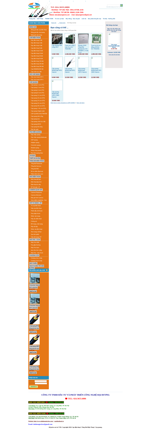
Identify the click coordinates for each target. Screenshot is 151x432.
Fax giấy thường (35, 245)
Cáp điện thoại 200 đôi (37, 64)
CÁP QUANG (34, 82)
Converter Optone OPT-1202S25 (34, 286)
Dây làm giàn (34, 129)
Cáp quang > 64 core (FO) (38, 108)
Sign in (88, 1)
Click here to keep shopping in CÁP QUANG (63, 102)
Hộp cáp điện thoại (36, 208)
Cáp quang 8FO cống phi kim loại (34, 327)
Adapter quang (35, 142)
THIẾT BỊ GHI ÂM (35, 158)
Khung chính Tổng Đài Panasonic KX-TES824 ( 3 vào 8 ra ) (83, 49)
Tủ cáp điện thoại (36, 205)
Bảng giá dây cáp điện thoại (39, 29)
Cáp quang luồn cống (37, 116)
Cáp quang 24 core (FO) (38, 100)
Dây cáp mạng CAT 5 (37, 77)
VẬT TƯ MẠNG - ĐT (36, 203)
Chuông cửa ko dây (36, 260)
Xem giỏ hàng (79, 1)
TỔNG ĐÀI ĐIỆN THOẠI (37, 161)
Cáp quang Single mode (38, 111)
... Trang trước (61, 22)
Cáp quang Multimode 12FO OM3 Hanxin (55, 94)
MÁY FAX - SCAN (35, 239)
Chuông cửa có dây (36, 258)
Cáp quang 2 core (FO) (37, 87)
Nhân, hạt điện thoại (36, 229)
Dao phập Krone (35, 213)
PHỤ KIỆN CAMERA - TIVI (39, 200)
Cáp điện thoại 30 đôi (37, 56)
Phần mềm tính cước (37, 174)
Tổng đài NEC (35, 168)
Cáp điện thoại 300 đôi (37, 66)
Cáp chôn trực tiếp (36, 71)
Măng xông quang (36, 150)
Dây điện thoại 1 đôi (36, 40)
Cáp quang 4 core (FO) (37, 90)
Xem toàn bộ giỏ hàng (114, 54)
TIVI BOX (32, 155)
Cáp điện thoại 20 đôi (37, 53)
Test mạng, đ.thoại (36, 231)
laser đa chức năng (36, 250)
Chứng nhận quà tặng (67, 1)
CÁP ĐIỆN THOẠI (35, 37)
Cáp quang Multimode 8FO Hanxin (70, 70)
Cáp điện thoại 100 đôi (37, 61)
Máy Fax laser (35, 247)
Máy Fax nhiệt (35, 242)
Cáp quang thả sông (36, 126)
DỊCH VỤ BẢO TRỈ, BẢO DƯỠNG (36, 267)
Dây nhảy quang (35, 134)
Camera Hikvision (36, 195)
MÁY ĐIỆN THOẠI (35, 176)
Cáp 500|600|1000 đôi (37, 69)
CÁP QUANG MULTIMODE (39, 113)
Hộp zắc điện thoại (36, 218)
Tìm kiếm (104, 5)
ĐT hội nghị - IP (35, 187)
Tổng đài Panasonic (36, 163)
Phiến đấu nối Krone (36, 211)
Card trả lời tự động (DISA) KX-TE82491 (95, 47)
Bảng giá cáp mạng (36, 35)
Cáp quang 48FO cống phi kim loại (34, 347)
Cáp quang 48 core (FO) (38, 106)
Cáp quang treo (35, 119)
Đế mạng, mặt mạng (37, 224)
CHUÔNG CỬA (34, 255)
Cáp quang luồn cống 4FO (57, 46)
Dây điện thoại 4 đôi (36, 45)
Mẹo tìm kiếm (119, 7)
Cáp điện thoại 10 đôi (37, 50)
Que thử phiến (35, 234)
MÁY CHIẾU (33, 263)
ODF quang (34, 140)
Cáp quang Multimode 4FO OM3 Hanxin (96, 70)
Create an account (95, 1)
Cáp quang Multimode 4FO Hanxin (57, 70)
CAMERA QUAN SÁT (36, 189)
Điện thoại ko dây (36, 184)
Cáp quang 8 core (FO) (37, 92)
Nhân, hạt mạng (35, 216)
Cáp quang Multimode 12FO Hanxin (82, 70)
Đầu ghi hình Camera (37, 197)
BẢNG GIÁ (33, 27)
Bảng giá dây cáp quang (38, 32)
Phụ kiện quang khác (37, 153)
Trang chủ (53, 22)
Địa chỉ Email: (32, 383)
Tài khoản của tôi (33, 1)
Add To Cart (33, 291)
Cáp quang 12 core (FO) (38, 95)
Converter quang (35, 145)
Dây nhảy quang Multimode (39, 137)
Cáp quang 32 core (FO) (38, 103)
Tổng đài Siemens (36, 166)
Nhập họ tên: (32, 380)
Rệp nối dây (34, 226)
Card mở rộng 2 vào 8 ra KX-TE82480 (70, 47)
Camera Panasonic (36, 192)
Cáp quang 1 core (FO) (37, 85)
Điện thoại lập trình (36, 182)
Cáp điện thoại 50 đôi (37, 58)
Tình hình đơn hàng (43, 1)
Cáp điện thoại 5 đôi (36, 48)
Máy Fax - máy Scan (37, 252)
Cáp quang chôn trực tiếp (38, 121)
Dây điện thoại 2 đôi (36, 43)
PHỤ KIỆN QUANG (35, 132)
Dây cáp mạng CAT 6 (37, 79)
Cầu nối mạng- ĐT (36, 237)
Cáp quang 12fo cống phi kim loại (34, 368)
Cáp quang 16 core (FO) (38, 98)
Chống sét (34, 221)
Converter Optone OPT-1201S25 (34, 307)
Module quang (35, 147)
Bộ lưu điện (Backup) (37, 171)
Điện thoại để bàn (36, 179)
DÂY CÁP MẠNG (35, 74)
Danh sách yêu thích (55, 1)
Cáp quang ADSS (36, 124)
